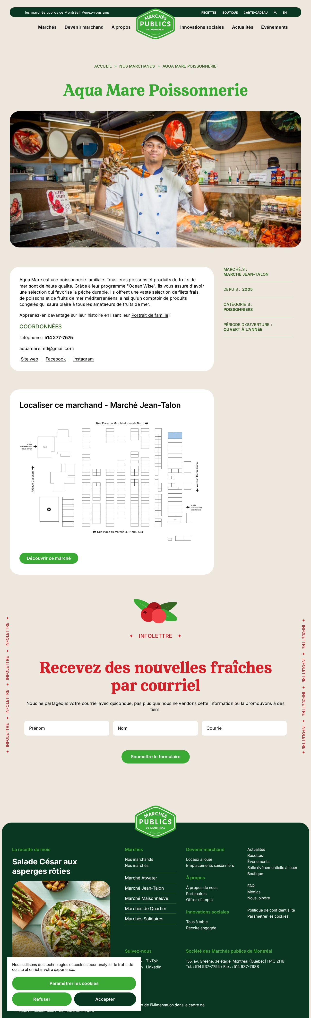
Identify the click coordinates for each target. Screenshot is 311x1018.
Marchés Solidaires (144, 918)
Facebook (56, 358)
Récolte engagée (201, 927)
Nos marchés (136, 865)
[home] (155, 37)
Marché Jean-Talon (144, 888)
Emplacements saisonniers (210, 865)
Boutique (230, 12)
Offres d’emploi (200, 899)
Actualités (243, 27)
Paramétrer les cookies (267, 916)
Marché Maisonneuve (146, 898)
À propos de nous (201, 887)
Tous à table (197, 921)
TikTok (152, 960)
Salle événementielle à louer (272, 867)
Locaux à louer (199, 859)
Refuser (41, 999)
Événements (274, 27)
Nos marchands (137, 66)
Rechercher (275, 12)
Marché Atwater (141, 877)
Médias (253, 891)
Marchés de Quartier (145, 908)
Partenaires (196, 893)
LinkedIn (153, 967)
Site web (29, 358)
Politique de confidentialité (271, 910)
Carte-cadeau (256, 12)
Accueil (103, 66)
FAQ (251, 885)
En (285, 12)
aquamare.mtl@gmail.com (46, 348)
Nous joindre (258, 897)
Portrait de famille (149, 315)
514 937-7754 (207, 966)
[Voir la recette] (61, 918)
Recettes (208, 12)
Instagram (83, 358)
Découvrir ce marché (49, 558)
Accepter (105, 999)
